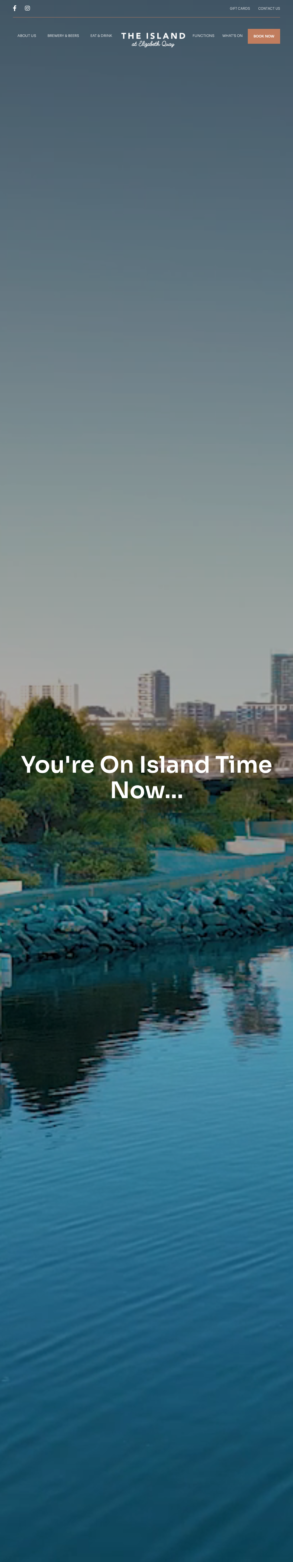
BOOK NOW (264, 36)
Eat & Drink (101, 35)
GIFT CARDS (240, 8)
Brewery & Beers (63, 35)
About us (26, 35)
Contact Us (269, 8)
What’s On (232, 35)
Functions (203, 35)
